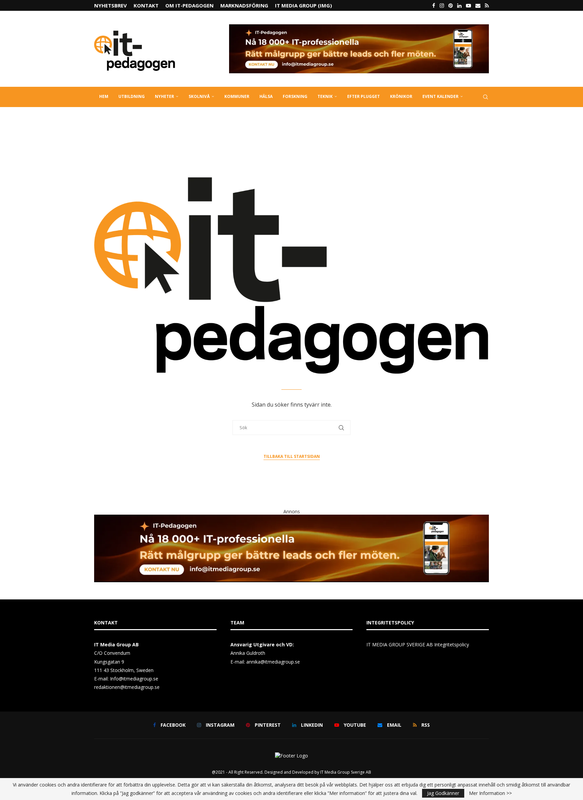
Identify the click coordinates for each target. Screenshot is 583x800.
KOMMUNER (236, 96)
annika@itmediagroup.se (273, 662)
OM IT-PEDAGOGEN (189, 5)
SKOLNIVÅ (199, 96)
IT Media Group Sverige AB (345, 772)
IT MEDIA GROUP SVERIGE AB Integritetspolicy (417, 644)
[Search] (485, 97)
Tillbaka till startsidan (291, 456)
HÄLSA (266, 96)
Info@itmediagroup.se (134, 678)
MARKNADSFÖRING (244, 5)
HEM (103, 96)
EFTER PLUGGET (363, 96)
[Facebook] (433, 5)
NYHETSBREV (110, 5)
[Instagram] (442, 5)
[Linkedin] (459, 5)
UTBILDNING (131, 96)
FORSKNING (295, 96)
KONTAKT (146, 5)
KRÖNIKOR (401, 96)
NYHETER (164, 96)
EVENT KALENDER (440, 96)
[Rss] (487, 5)
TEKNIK (325, 96)
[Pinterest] (450, 5)
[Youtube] (468, 5)
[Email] (477, 5)
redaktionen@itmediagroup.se (127, 687)
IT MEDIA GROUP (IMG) (303, 5)
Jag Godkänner (443, 793)
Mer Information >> (490, 793)
